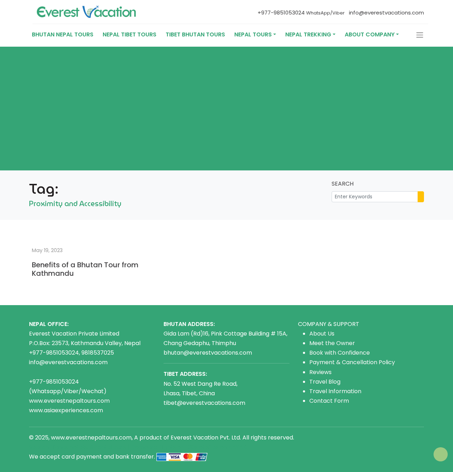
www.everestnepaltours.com (69, 401)
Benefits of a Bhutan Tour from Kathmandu (85, 269)
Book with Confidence (339, 353)
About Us (321, 334)
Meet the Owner (332, 343)
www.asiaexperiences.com (66, 410)
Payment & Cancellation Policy (352, 362)
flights (167, 447)
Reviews (320, 372)
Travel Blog (324, 382)
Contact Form (329, 401)
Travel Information (335, 391)
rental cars (110, 447)
